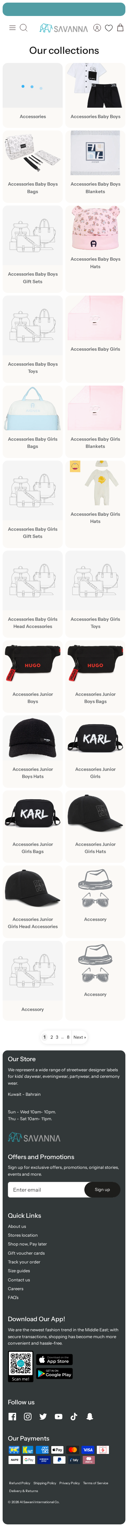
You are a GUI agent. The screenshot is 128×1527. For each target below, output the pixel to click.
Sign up (102, 1189)
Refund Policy (19, 1483)
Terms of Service (95, 1483)
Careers (15, 1288)
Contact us (19, 1279)
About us (17, 1226)
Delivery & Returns (23, 1491)
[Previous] (11, 9)
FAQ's (13, 1297)
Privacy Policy (69, 1483)
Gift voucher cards (26, 1253)
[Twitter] (43, 1417)
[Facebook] (12, 1417)
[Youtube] (58, 1417)
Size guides (19, 1270)
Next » (80, 1037)
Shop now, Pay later (27, 1243)
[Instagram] (27, 1417)
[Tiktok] (74, 1417)
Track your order (24, 1261)
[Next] (117, 9)
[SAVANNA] (63, 28)
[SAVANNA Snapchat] (90, 1417)
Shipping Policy (44, 1483)
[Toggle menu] (12, 28)
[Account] (97, 28)
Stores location (23, 1235)
